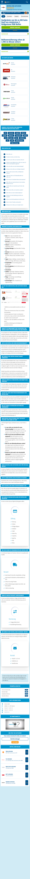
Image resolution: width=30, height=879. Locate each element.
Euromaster (11, 133)
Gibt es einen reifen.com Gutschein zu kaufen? (14, 190)
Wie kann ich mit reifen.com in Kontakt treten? (14, 205)
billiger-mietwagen (14, 143)
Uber (16, 138)
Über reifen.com (9, 154)
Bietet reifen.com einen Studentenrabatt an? (14, 192)
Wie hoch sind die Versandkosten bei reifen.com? (15, 199)
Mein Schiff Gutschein (11, 766)
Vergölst (17, 133)
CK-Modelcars (22, 138)
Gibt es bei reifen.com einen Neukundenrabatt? (15, 166)
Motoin (25, 135)
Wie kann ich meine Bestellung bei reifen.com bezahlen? (14, 196)
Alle (3, 16)
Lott (7, 140)
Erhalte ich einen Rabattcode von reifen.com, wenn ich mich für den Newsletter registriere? (16, 163)
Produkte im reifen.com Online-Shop (13, 157)
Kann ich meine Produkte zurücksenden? (13, 202)
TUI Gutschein (9, 759)
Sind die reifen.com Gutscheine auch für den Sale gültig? (15, 186)
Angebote (16, 16)
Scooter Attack (18, 135)
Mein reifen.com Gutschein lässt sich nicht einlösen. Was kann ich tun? (15, 183)
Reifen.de (23, 133)
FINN (12, 140)
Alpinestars (11, 135)
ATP (5, 133)
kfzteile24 (4, 135)
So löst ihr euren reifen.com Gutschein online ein (15, 159)
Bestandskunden (24, 16)
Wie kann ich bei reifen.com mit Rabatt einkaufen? (15, 169)
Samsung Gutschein (10, 781)
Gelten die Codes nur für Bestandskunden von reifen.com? (14, 176)
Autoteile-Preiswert (19, 140)
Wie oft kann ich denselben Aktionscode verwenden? (15, 179)
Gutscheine (9, 16)
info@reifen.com (6, 712)
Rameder (11, 138)
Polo (6, 138)
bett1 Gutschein (9, 774)
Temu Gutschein (9, 751)
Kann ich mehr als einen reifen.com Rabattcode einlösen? (14, 172)
